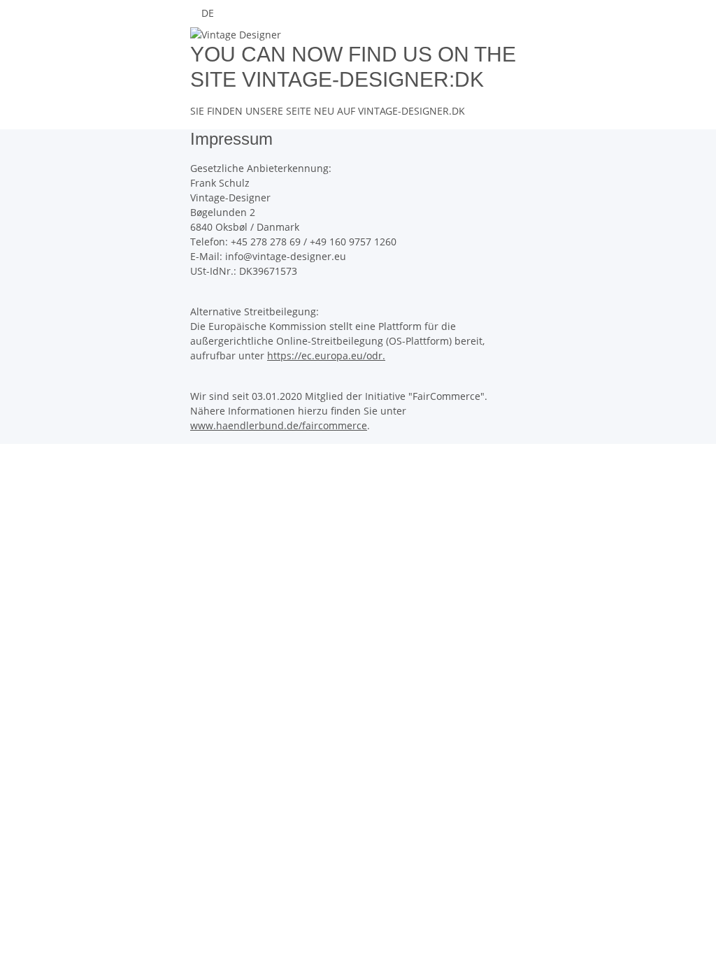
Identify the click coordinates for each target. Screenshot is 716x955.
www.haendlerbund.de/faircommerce (278, 425)
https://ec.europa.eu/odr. (326, 355)
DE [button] (209, 13)
